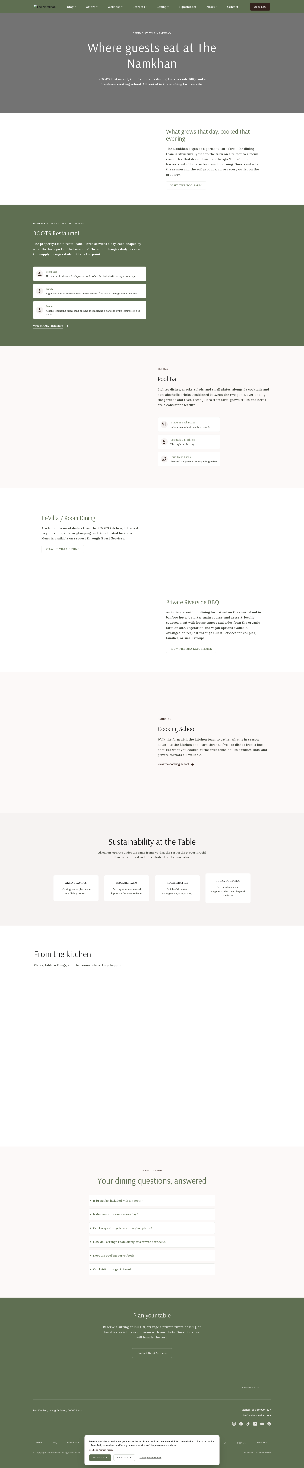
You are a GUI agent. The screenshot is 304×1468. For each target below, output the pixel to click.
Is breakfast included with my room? (118, 1200)
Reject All (124, 1457)
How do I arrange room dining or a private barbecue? (129, 1242)
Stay (70, 6)
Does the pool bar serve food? (113, 1255)
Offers (90, 6)
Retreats (139, 6)
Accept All (100, 1457)
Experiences (188, 6)
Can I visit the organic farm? (112, 1269)
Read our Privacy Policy (101, 1449)
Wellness (114, 6)
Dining (161, 6)
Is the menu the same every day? (115, 1214)
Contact (232, 6)
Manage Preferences (150, 1457)
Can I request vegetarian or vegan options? (122, 1228)
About (211, 6)
